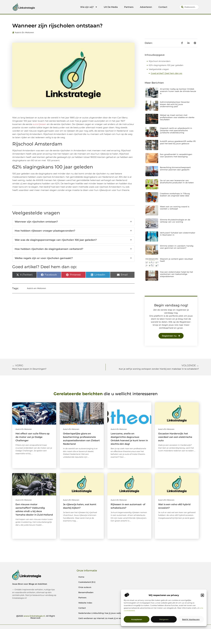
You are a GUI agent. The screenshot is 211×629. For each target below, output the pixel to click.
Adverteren (146, 7)
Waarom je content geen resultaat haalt (176, 260)
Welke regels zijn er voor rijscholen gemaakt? (73, 258)
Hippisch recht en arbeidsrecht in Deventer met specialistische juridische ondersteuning (176, 130)
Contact (162, 7)
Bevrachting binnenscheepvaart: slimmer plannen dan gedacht (175, 168)
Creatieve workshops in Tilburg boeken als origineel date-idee (175, 194)
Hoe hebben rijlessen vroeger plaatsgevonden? (73, 230)
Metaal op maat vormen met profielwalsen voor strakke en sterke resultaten (177, 117)
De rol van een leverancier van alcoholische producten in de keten (177, 181)
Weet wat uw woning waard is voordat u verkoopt (174, 207)
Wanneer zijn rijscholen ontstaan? (73, 221)
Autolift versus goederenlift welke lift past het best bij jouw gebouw (178, 142)
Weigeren (164, 619)
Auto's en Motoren (24, 32)
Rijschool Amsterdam (160, 61)
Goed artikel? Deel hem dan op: (166, 73)
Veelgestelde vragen (159, 69)
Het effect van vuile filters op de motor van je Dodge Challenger (33, 437)
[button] (202, 595)
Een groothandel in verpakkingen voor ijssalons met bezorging (176, 155)
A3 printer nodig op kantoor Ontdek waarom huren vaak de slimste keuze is (178, 91)
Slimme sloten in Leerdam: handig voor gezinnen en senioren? (176, 247)
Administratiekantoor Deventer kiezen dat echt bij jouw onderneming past (175, 104)
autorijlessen (39, 124)
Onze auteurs (84, 587)
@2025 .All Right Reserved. (35, 617)
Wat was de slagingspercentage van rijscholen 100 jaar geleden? (73, 239)
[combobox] (189, 7)
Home (81, 577)
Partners (128, 7)
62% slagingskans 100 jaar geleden (166, 65)
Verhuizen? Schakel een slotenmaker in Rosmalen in (177, 234)
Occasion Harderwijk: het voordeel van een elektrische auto (175, 437)
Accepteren (136, 619)
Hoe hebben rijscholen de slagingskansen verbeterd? (73, 248)
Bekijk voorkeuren (191, 619)
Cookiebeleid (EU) (86, 582)
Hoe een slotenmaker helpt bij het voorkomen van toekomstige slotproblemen (176, 274)
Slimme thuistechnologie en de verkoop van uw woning (175, 220)
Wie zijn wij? (87, 7)
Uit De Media (111, 7)
